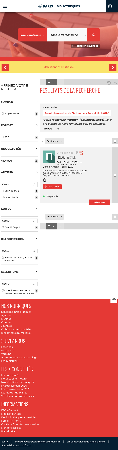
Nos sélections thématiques (17, 382)
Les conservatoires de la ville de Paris (86, 441)
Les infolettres (9, 361)
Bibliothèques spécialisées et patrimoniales (37, 441)
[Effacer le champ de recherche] (85, 34)
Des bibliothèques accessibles (18, 417)
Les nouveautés (10, 375)
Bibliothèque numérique (16, 332)
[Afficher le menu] (5, 6)
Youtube (6, 353)
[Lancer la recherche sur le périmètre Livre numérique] (93, 34)
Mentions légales (11, 427)
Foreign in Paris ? (11, 420)
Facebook (7, 347)
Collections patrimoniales (16, 329)
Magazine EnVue (11, 413)
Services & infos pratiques (16, 311)
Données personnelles (26, 424)
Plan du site (8, 431)
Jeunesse (6, 325)
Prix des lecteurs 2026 (14, 385)
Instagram (7, 350)
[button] (112, 6)
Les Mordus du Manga (14, 392)
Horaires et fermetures (14, 378)
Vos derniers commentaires (17, 396)
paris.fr (5, 441)
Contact (13, 410)
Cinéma (6, 322)
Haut (113, 299)
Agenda (6, 315)
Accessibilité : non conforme (16, 445)
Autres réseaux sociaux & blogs (19, 357)
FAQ (3, 410)
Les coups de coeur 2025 (15, 389)
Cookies (5, 424)
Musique (6, 318)
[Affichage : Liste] (51, 82)
